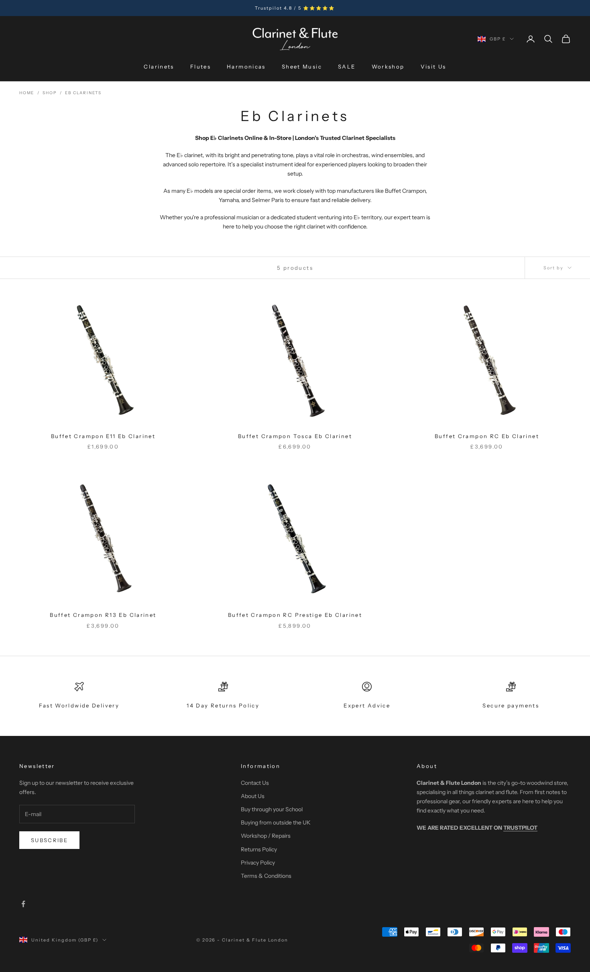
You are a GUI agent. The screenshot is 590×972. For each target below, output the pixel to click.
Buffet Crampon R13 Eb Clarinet (103, 615)
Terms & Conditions (266, 875)
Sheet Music (302, 66)
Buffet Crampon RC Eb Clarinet (487, 436)
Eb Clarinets (83, 92)
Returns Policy (259, 849)
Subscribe (49, 840)
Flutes (200, 66)
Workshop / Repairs (266, 835)
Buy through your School (272, 809)
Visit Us (433, 66)
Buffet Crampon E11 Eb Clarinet (103, 436)
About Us (252, 796)
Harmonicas (246, 66)
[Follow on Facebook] (23, 904)
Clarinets (159, 66)
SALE (347, 66)
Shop (50, 92)
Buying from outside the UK (276, 822)
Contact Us (255, 782)
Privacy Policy (258, 862)
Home (26, 92)
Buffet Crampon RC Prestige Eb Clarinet (295, 615)
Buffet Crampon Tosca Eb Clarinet (295, 436)
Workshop (388, 66)
